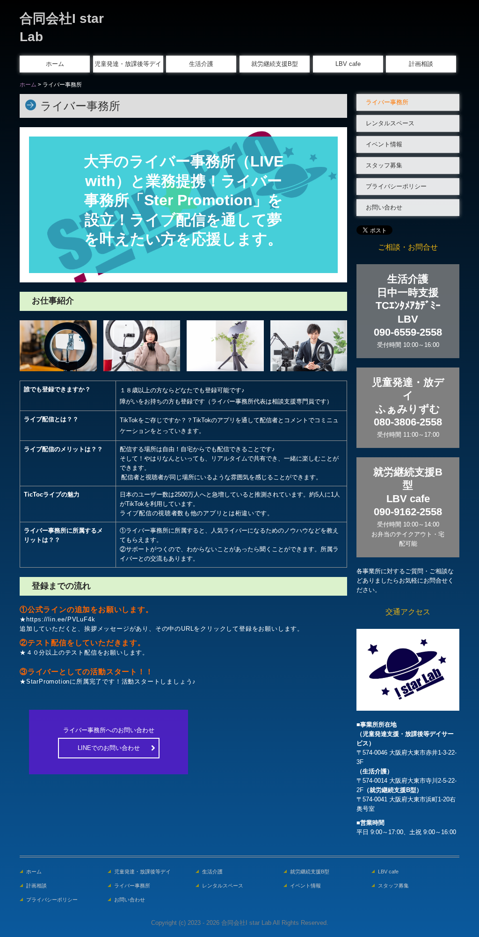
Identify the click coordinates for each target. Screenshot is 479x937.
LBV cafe (348, 63)
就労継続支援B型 (274, 63)
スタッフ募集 (384, 165)
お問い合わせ (384, 207)
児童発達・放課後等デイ (127, 63)
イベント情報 (384, 144)
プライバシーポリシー (396, 186)
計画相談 (421, 63)
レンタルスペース (390, 123)
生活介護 (201, 63)
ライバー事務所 (387, 102)
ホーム (55, 63)
